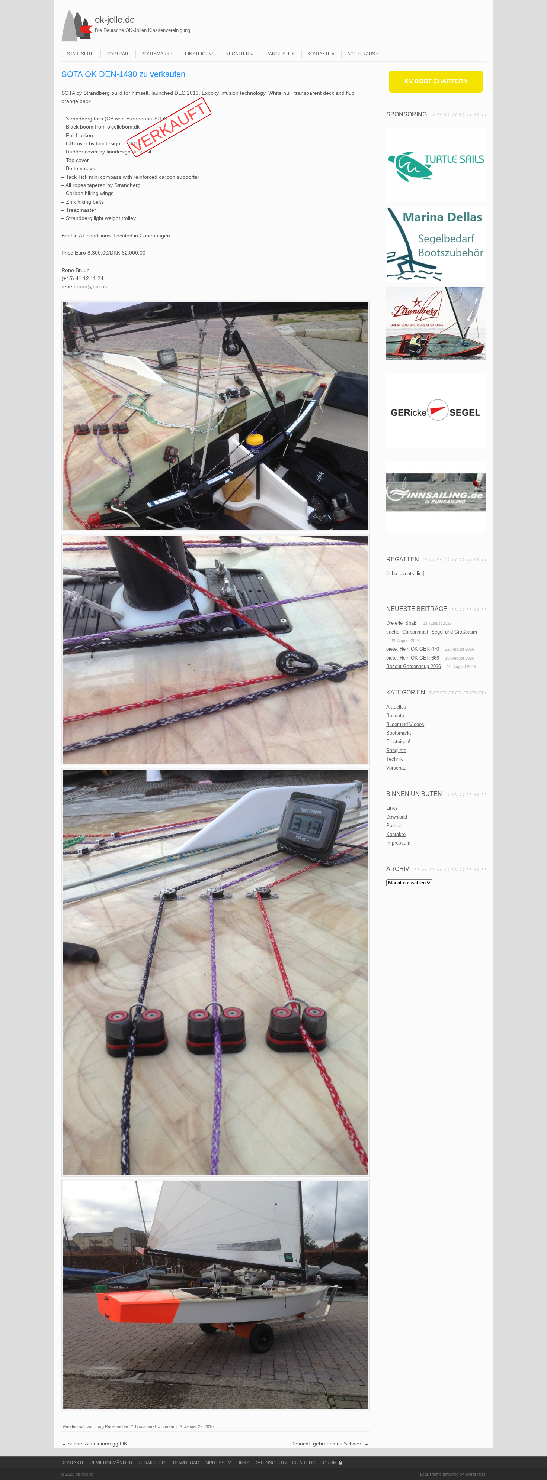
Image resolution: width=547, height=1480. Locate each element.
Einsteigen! (199, 53)
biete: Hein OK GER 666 (412, 658)
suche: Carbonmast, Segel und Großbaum (431, 632)
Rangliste (278, 53)
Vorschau (396, 768)
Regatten (237, 53)
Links (392, 808)
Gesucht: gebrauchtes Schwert (330, 1444)
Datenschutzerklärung (285, 1463)
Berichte (395, 715)
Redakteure (152, 1463)
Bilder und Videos (405, 724)
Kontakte (319, 53)
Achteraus (361, 53)
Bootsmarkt (156, 53)
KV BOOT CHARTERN (436, 81)
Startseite (80, 53)
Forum (328, 1463)
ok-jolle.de (115, 19)
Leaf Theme (431, 1474)
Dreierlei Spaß (401, 623)
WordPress (475, 1474)
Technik (394, 759)
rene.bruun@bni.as (84, 286)
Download (396, 817)
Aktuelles (396, 707)
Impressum (398, 843)
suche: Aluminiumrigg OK (94, 1444)
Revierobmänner (111, 1463)
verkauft (170, 1426)
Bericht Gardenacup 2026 (413, 666)
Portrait (117, 53)
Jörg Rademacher (112, 1426)
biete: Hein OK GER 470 (412, 649)
